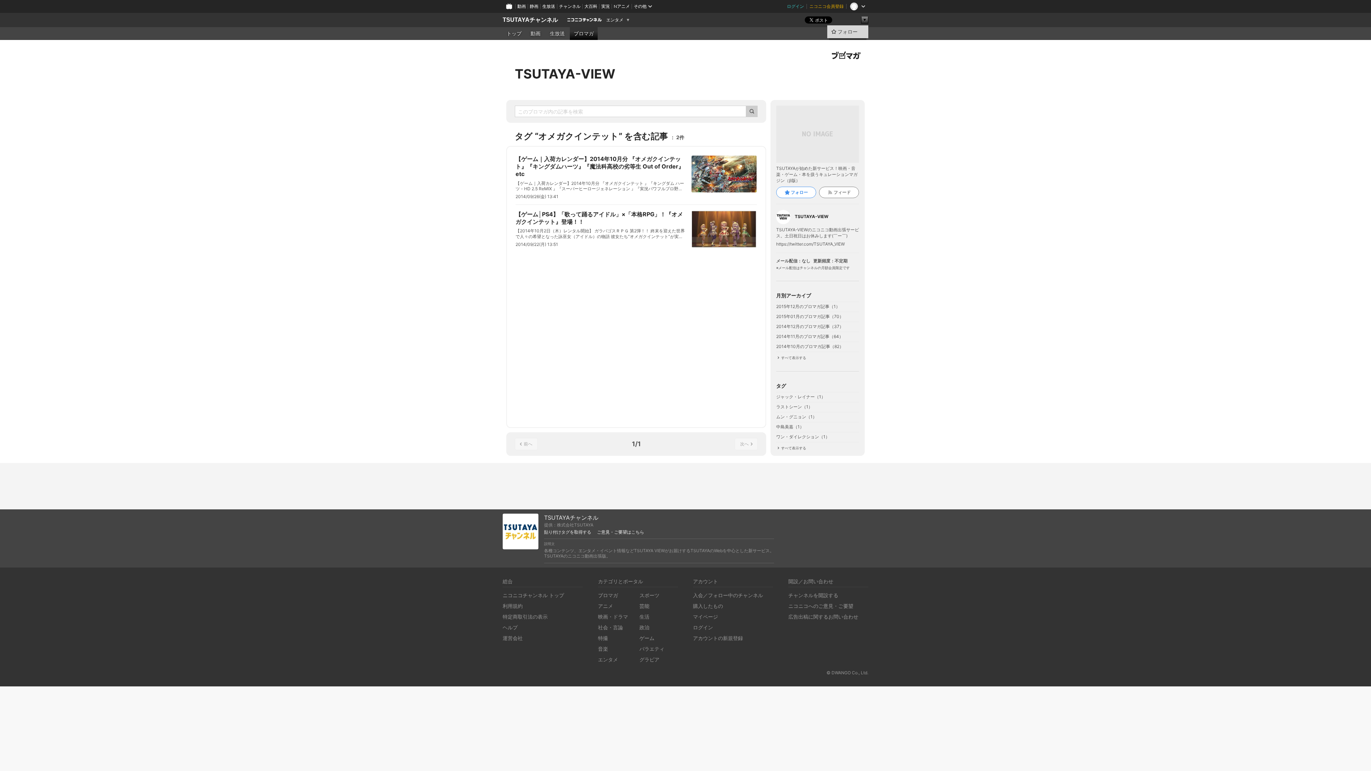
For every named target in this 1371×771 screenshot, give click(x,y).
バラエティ (651, 649)
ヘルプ (510, 627)
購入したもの (708, 606)
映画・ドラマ (613, 617)
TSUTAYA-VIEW (565, 74)
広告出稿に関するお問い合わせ (823, 617)
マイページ (705, 617)
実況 (605, 6)
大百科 (590, 6)
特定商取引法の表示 (525, 617)
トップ (514, 33)
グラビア (649, 659)
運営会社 (513, 638)
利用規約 (513, 606)
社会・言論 (610, 627)
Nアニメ (622, 6)
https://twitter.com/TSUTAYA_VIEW (810, 244)
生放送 (548, 6)
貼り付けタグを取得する (567, 532)
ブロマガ (584, 33)
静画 (534, 6)
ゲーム (646, 638)
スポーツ (649, 595)
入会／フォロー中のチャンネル (728, 595)
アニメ (605, 606)
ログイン (795, 6)
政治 (644, 627)
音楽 (603, 649)
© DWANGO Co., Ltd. (847, 672)
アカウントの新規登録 (718, 638)
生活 (644, 617)
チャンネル (570, 6)
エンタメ (614, 19)
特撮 (603, 638)
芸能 (644, 606)
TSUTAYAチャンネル (530, 20)
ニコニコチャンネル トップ (533, 595)
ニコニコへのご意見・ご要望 (820, 606)
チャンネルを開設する (813, 595)
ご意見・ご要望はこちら (620, 532)
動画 (521, 6)
